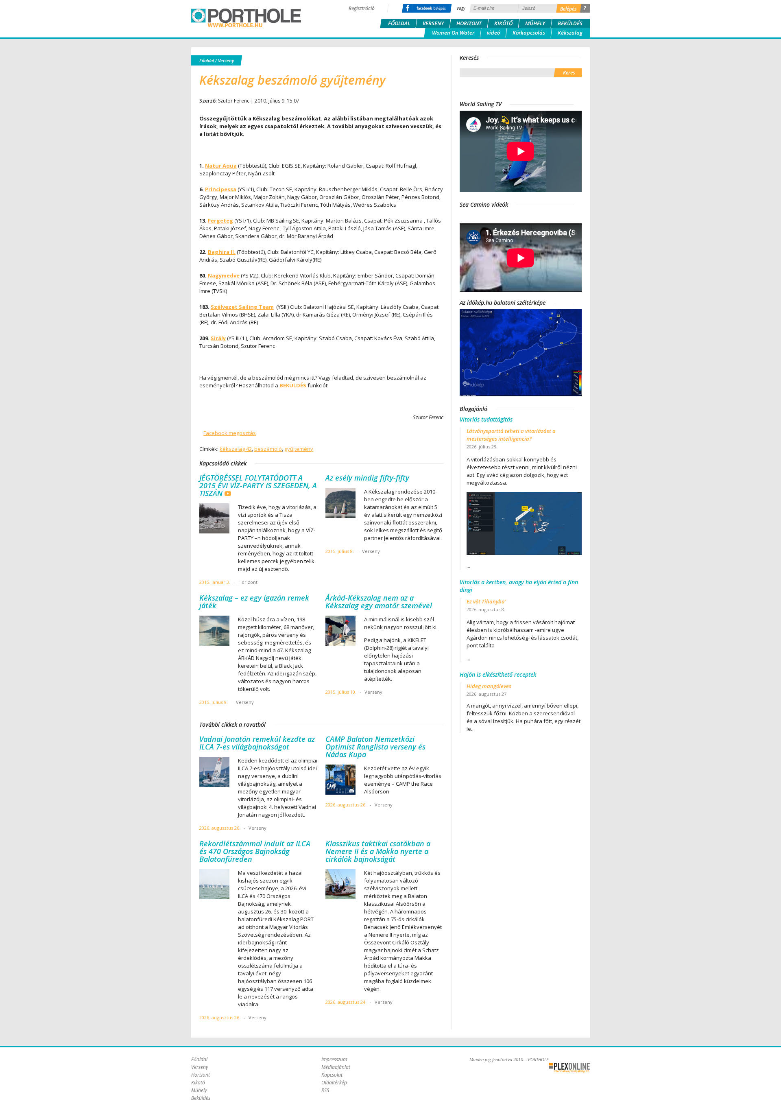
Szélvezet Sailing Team (242, 306)
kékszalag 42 (236, 448)
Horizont (469, 23)
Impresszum (334, 1059)
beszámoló (268, 448)
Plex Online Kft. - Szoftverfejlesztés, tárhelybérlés (569, 1068)
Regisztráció (362, 8)
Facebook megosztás (229, 433)
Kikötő (503, 23)
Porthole (246, 18)
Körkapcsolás (529, 32)
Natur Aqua (221, 165)
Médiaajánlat (335, 1067)
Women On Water (453, 32)
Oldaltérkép (334, 1082)
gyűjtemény (298, 448)
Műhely (535, 23)
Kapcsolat (332, 1074)
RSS (325, 1090)
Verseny (433, 23)
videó (493, 32)
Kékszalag (570, 32)
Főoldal (399, 23)
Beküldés (570, 23)
